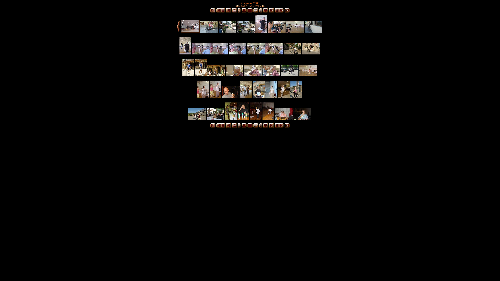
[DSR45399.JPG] (313, 31)
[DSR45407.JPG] (274, 53)
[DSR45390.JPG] (209, 31)
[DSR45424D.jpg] (231, 97)
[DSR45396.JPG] (277, 31)
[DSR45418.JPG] (271, 75)
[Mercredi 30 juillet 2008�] (237, 6)
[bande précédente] (234, 12)
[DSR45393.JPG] (246, 31)
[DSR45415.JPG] (216, 75)
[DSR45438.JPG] (215, 119)
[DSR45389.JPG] (190, 31)
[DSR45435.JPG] (284, 97)
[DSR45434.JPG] (271, 97)
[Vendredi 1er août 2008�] (263, 6)
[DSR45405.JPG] (256, 53)
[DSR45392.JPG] (227, 31)
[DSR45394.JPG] (261, 31)
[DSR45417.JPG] (253, 75)
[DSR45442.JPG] (256, 119)
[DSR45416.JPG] (234, 75)
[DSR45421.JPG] (203, 97)
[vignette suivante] (271, 12)
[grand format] (250, 12)
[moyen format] (244, 12)
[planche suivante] (279, 12)
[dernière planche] (287, 12)
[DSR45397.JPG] (295, 31)
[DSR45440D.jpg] (243, 119)
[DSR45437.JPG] (197, 119)
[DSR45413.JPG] (201, 75)
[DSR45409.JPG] (292, 53)
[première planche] (213, 12)
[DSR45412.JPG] (188, 75)
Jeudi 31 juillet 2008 (250, 6)
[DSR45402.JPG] (219, 53)
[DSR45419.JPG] (289, 75)
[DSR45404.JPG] (237, 53)
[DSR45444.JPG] (284, 119)
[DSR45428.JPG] (246, 97)
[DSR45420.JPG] (308, 75)
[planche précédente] (221, 12)
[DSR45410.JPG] (311, 53)
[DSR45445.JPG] (302, 119)
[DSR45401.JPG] (201, 53)
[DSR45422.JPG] (215, 97)
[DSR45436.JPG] (296, 97)
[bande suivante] (266, 12)
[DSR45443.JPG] (268, 119)
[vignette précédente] (228, 12)
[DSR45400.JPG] (185, 53)
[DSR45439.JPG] (231, 119)
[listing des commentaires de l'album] (256, 12)
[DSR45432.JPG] (259, 97)
